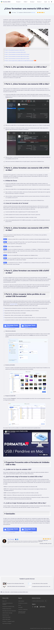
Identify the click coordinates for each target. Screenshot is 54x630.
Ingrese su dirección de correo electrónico (39, 601)
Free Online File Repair (6, 623)
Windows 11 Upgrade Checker (8, 621)
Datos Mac (33, 12)
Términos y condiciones (22, 609)
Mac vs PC (4, 601)
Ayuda (45, 1)
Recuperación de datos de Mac (8, 606)
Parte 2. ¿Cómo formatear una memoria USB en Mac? (15, 52)
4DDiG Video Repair (6, 619)
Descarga (32, 1)
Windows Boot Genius (6, 608)
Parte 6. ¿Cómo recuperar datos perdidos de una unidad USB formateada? (19, 60)
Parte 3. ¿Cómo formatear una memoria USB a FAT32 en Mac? (17, 54)
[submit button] (45, 601)
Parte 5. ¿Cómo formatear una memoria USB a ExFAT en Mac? (17, 58)
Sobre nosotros (21, 601)
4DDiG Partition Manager (7, 612)
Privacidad (20, 607)
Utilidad (25, 1)
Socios (19, 605)
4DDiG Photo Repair (6, 617)
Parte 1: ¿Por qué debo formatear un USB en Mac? (15, 50)
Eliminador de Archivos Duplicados (9, 610)
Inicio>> (3, 592)
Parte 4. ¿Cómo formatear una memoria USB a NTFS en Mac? (17, 56)
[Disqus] (27, 561)
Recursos (39, 1)
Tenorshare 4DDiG (13, 304)
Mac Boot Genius (5, 615)
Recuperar (18, 1)
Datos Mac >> (8, 592)
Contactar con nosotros (22, 603)
